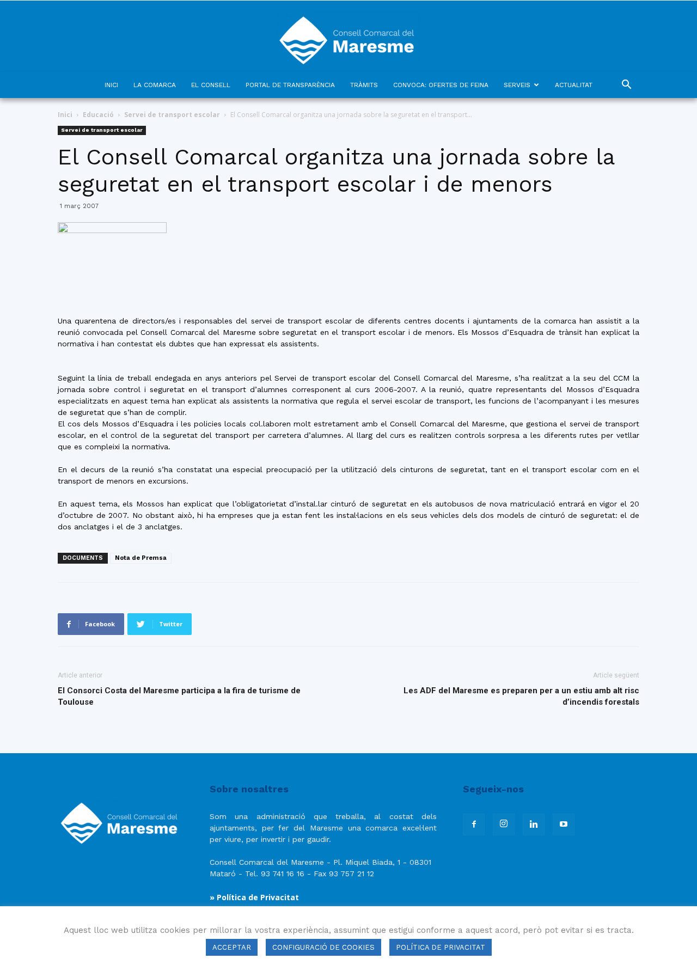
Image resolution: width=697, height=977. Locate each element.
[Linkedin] (534, 824)
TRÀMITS (364, 85)
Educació (98, 114)
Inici (65, 114)
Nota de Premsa (141, 557)
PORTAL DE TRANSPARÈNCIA (290, 85)
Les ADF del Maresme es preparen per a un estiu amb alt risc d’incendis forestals (521, 696)
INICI (111, 85)
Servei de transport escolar (172, 114)
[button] (626, 86)
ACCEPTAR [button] (231, 947)
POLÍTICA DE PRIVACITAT (440, 947)
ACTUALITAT (573, 85)
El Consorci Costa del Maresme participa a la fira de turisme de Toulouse (179, 696)
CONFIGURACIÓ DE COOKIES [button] (323, 947)
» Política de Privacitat (254, 897)
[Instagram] (504, 824)
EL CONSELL (210, 85)
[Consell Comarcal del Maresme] (348, 36)
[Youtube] (563, 824)
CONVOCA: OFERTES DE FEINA (440, 85)
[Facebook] (474, 824)
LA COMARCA (154, 85)
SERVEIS (517, 85)
